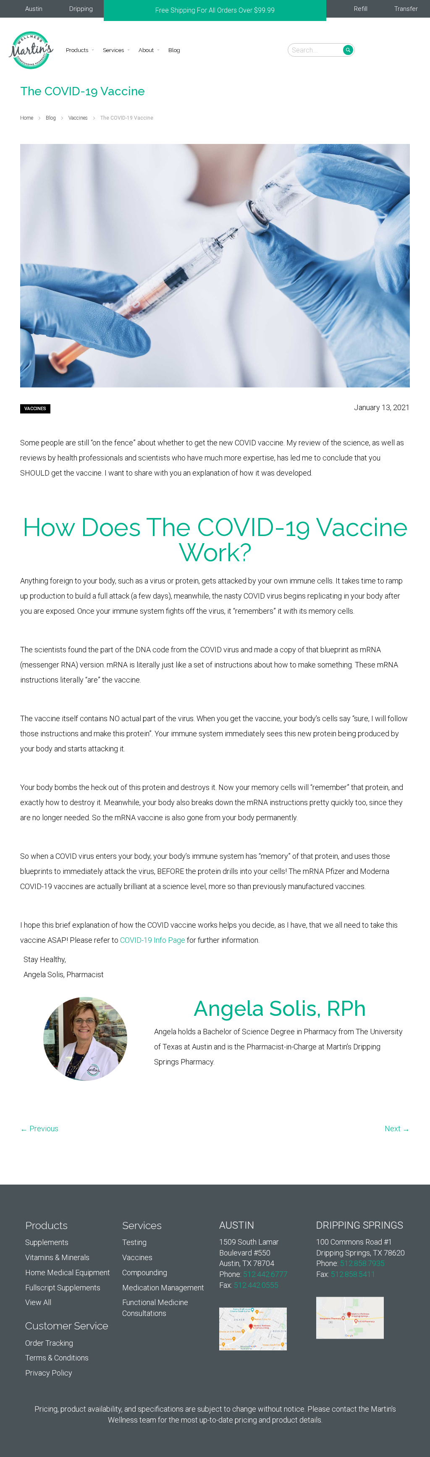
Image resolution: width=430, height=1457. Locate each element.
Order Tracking (49, 1343)
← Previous (39, 1128)
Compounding (144, 1272)
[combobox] (321, 50)
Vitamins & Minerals (57, 1257)
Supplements (46, 1242)
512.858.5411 (353, 1274)
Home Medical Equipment (67, 1272)
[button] (410, 49)
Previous (108, 10)
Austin (33, 9)
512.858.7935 (362, 1263)
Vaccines (78, 118)
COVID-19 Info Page (152, 940)
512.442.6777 (265, 1274)
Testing (134, 1242)
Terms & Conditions (57, 1357)
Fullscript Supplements (62, 1287)
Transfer (406, 9)
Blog (51, 118)
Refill (360, 9)
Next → (397, 1128)
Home (27, 118)
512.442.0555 (256, 1285)
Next (322, 10)
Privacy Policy (48, 1372)
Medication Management (163, 1287)
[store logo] (31, 50)
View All (38, 1302)
